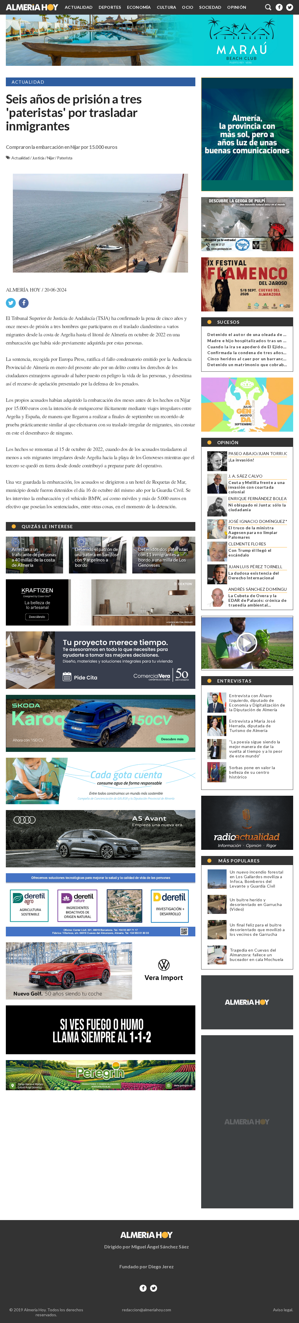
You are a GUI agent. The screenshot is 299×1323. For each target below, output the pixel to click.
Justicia (38, 157)
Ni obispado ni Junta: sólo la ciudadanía (257, 507)
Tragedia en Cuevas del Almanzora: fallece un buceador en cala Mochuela (257, 955)
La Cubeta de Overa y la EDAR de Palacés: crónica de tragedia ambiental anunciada (257, 600)
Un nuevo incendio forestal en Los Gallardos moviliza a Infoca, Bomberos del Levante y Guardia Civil (257, 879)
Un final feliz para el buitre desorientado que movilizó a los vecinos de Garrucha (257, 930)
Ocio (187, 7)
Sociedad (210, 7)
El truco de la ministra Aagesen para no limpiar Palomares (252, 533)
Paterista (64, 157)
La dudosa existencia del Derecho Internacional (253, 575)
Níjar (51, 157)
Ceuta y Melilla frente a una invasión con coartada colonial (256, 487)
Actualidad (79, 7)
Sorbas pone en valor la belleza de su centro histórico (252, 772)
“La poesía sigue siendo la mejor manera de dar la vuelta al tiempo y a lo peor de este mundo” (255, 748)
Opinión (236, 7)
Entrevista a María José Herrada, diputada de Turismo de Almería (252, 726)
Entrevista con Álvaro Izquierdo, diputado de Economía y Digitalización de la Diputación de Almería (257, 702)
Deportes (110, 7)
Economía (139, 7)
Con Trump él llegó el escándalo (249, 552)
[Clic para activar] (268, 7)
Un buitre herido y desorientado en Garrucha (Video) (256, 904)
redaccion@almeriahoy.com (146, 1309)
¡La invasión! (241, 460)
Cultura (166, 7)
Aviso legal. (283, 1309)
